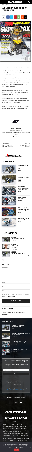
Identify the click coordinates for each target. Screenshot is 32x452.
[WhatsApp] (18, 17)
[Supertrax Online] (16, 121)
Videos (19, 170)
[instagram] (16, 136)
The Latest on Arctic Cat (17, 238)
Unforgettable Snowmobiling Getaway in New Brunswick (24, 188)
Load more (15, 229)
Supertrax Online (7, 13)
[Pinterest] (15, 17)
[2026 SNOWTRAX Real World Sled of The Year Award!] (9, 179)
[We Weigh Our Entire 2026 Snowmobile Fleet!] (9, 169)
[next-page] (5, 260)
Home (3, 4)
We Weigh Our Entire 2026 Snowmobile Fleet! (23, 167)
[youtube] (18, 136)
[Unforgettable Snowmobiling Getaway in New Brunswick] (9, 190)
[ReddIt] (22, 17)
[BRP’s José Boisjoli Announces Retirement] (6, 246)
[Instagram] (16, 402)
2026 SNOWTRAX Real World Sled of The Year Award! (23, 177)
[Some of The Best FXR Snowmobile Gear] (9, 222)
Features (7, 4)
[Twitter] (11, 17)
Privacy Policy (10, 389)
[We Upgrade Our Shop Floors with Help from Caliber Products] (9, 211)
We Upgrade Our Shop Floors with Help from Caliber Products (23, 209)
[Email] (25, 17)
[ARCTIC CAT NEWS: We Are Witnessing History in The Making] (6, 254)
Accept (16, 449)
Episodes (20, 200)
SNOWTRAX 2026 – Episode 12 (19, 349)
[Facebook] (8, 17)
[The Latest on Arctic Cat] (6, 239)
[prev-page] (2, 260)
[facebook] (13, 136)
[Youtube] (21, 402)
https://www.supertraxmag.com (16, 130)
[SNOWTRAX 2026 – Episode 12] (9, 200)
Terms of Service (18, 389)
